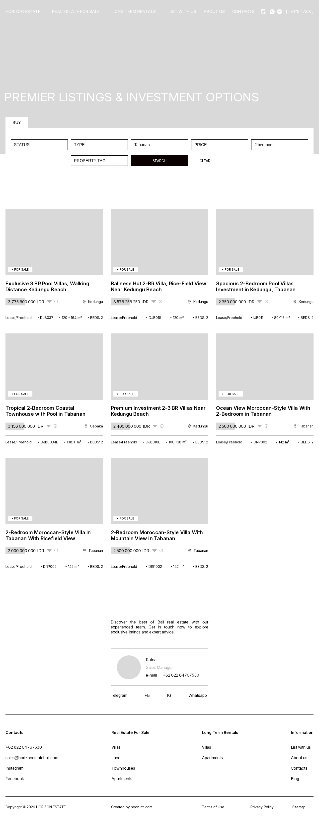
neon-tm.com (141, 807)
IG (169, 695)
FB (147, 695)
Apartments (121, 778)
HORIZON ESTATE (22, 11)
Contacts (243, 11)
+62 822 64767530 (181, 675)
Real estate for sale (76, 11)
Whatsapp (197, 695)
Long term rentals (134, 11)
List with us (182, 11)
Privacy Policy (262, 807)
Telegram (119, 695)
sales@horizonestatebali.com (31, 757)
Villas (116, 747)
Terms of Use (213, 807)
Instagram (14, 768)
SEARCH (159, 161)
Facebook (14, 778)
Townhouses (123, 768)
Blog (295, 778)
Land (115, 757)
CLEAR (205, 161)
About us (214, 11)
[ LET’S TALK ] (300, 11)
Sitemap (299, 807)
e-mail (151, 675)
